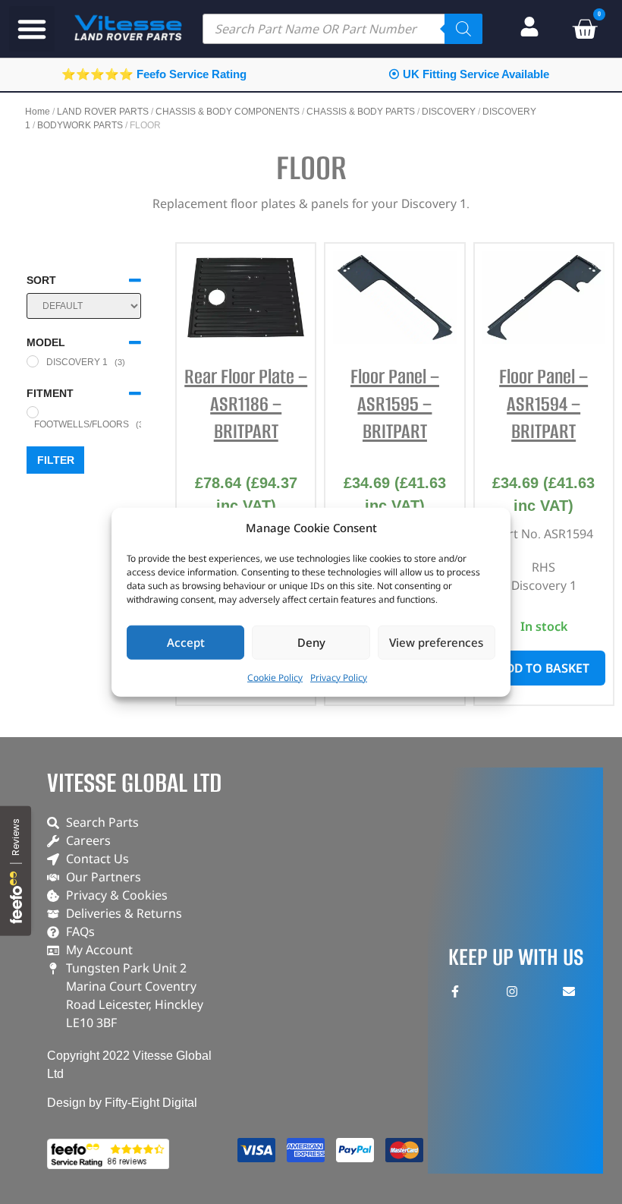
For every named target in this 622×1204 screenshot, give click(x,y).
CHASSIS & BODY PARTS (360, 111)
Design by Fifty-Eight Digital (122, 1102)
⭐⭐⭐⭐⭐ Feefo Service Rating (154, 74)
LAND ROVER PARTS (103, 111)
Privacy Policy (338, 676)
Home (37, 111)
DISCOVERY (449, 111)
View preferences (436, 642)
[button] (32, 29)
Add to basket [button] (543, 668)
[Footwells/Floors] (33, 412)
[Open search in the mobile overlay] (342, 29)
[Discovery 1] (33, 361)
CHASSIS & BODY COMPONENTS (228, 111)
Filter (55, 460)
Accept (186, 642)
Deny (311, 642)
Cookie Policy (275, 676)
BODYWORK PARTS (80, 125)
